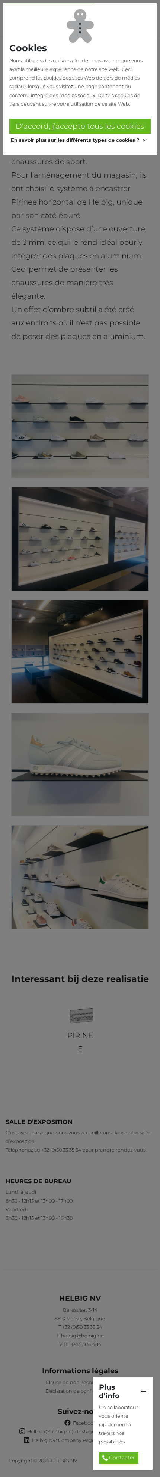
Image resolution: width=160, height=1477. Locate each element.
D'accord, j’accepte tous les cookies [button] (80, 126)
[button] (80, 140)
